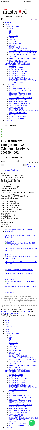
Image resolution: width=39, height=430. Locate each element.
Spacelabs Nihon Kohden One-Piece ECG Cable (21, 287)
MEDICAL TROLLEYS (17, 414)
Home (7, 124)
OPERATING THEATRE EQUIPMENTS (23, 418)
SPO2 (11, 335)
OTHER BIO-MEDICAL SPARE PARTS (23, 358)
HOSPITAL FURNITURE (18, 408)
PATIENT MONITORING (18, 420)
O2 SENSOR (13, 348)
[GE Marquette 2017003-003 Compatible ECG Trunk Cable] (21, 231)
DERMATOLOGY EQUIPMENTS (21, 395)
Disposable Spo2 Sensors (17, 384)
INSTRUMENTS (15, 367)
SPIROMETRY (14, 422)
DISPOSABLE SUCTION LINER (21, 386)
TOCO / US (13, 346)
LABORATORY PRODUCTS (19, 410)
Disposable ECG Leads (17, 380)
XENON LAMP (14, 354)
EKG (11, 339)
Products (8, 324)
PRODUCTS (9, 392)
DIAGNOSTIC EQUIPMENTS (20, 397)
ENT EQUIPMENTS (16, 403)
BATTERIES (13, 343)
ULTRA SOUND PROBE (18, 369)
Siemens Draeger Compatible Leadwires (18, 273)
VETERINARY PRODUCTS (19, 425)
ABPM (11, 393)
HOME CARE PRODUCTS (18, 407)
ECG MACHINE (15, 399)
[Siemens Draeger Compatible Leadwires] (19, 270)
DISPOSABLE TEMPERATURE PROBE (23, 388)
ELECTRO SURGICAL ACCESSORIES (23, 365)
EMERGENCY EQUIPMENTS (20, 401)
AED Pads (12, 373)
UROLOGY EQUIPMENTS (19, 423)
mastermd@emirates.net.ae (11, 5)
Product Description (11, 170)
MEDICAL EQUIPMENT (18, 412)
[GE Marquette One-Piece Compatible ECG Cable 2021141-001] (21, 245)
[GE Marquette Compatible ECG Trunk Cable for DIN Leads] (21, 258)
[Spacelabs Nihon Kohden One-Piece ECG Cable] (21, 283)
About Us (8, 322)
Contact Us (8, 326)
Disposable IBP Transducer (18, 382)
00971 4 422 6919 (15, 2)
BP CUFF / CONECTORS (18, 356)
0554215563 (5, 3)
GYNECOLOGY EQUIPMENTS (20, 405)
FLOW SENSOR (15, 350)
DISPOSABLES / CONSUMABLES (17, 371)
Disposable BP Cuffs (16, 375)
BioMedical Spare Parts (12, 333)
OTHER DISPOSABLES (18, 390)
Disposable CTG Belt (16, 377)
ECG (11, 337)
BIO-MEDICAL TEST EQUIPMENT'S (22, 360)
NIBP (11, 341)
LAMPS (12, 352)
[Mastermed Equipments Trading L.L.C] (15, 17)
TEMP (11, 345)
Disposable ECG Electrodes (18, 378)
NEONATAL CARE (16, 416)
